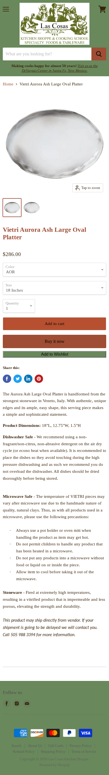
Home (8, 84)
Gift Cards (55, 746)
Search (16, 746)
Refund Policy (24, 751)
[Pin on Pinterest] (39, 379)
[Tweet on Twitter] (17, 379)
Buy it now (55, 341)
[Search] (98, 54)
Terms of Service (84, 751)
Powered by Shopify (54, 765)
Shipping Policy (53, 751)
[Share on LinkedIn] (28, 379)
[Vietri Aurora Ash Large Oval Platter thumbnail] (12, 207)
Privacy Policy (81, 746)
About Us (35, 746)
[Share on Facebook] (7, 379)
